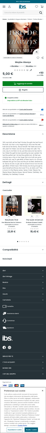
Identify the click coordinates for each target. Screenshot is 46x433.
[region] (23, 410)
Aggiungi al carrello (24, 84)
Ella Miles (15, 66)
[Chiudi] (42, 390)
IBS (10, 78)
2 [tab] (19, 241)
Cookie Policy (22, 425)
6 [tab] (28, 241)
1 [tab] (17, 241)
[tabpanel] (23, 38)
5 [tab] (26, 241)
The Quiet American (34, 220)
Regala (24, 90)
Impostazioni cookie (15, 430)
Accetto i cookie (31, 430)
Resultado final (11, 220)
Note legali (7, 259)
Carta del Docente (25, 109)
